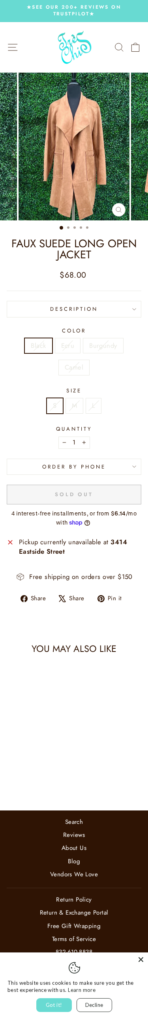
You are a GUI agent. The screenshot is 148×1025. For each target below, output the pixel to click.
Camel (74, 367)
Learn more (82, 990)
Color (74, 330)
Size (74, 390)
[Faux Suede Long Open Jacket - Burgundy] (37, 783)
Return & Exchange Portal (74, 912)
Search (74, 822)
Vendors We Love (74, 874)
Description (74, 309)
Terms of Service (74, 939)
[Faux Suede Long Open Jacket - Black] (19, 783)
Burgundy (103, 345)
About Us (74, 848)
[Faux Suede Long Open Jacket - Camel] (46, 783)
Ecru (68, 345)
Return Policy (74, 899)
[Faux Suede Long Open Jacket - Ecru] (28, 783)
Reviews (74, 835)
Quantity (74, 429)
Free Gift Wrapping (74, 926)
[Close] (141, 959)
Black (38, 345)
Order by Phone (74, 466)
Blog (74, 861)
